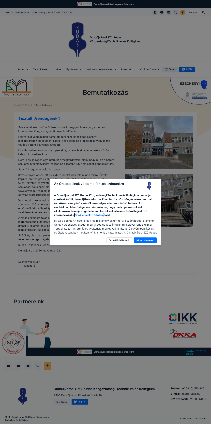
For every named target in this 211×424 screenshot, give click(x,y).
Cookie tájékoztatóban (89, 215)
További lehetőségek (119, 240)
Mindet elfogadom (145, 240)
